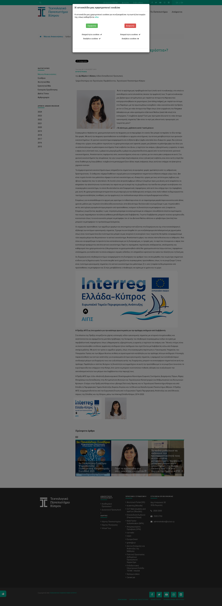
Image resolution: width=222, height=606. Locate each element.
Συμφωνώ (92, 26)
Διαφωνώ (130, 26)
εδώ (97, 17)
